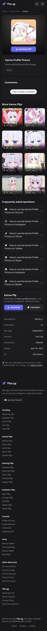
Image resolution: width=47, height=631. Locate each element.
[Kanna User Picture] (12, 185)
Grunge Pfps (7, 497)
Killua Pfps (6, 444)
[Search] (36, 4)
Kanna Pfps (15, 11)
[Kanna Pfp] (12, 141)
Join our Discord (15, 400)
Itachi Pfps (6, 451)
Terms (14, 626)
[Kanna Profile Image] (35, 141)
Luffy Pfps (6, 448)
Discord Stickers (9, 566)
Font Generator (8, 547)
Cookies (32, 626)
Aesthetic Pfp (8, 418)
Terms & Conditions (10, 604)
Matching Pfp (8, 414)
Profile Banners (8, 524)
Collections (7, 528)
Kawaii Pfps (7, 505)
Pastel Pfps (7, 508)
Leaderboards (8, 531)
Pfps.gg (19, 618)
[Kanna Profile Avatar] (12, 118)
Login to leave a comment (23, 91)
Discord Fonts (8, 577)
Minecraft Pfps (8, 471)
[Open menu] (42, 4)
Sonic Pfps (6, 474)
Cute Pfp (6, 429)
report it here (36, 365)
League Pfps (7, 482)
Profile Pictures (8, 520)
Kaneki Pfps (7, 455)
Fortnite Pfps (7, 478)
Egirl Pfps (6, 494)
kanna (9, 70)
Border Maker (8, 551)
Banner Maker (8, 543)
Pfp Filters (6, 554)
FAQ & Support (8, 596)
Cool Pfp (5, 425)
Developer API (8, 593)
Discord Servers (9, 581)
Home (4, 11)
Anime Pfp (6, 421)
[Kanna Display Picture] (35, 185)
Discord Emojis (8, 570)
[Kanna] (35, 118)
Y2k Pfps (5, 501)
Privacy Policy (8, 600)
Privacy (23, 626)
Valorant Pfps (8, 467)
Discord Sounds (9, 573)
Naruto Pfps (7, 441)
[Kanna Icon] (12, 163)
